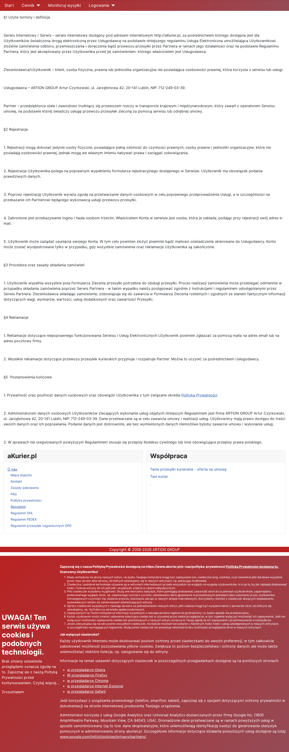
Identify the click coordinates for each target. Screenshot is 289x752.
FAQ (14, 494)
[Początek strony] (281, 743)
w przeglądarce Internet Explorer (95, 686)
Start (9, 5)
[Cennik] (37, 5)
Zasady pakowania (25, 488)
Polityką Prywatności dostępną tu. (252, 566)
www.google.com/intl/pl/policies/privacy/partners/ (103, 736)
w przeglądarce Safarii (86, 691)
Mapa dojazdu (21, 475)
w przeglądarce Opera (86, 669)
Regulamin (18, 507)
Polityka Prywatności (199, 395)
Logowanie (99, 5)
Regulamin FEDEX (24, 519)
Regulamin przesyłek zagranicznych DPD (41, 526)
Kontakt (16, 481)
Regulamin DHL (22, 513)
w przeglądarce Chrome (87, 680)
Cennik (28, 5)
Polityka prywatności (26, 500)
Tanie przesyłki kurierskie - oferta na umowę (188, 469)
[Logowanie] (112, 5)
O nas (12, 469)
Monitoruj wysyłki (64, 5)
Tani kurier (159, 476)
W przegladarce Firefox (87, 675)
